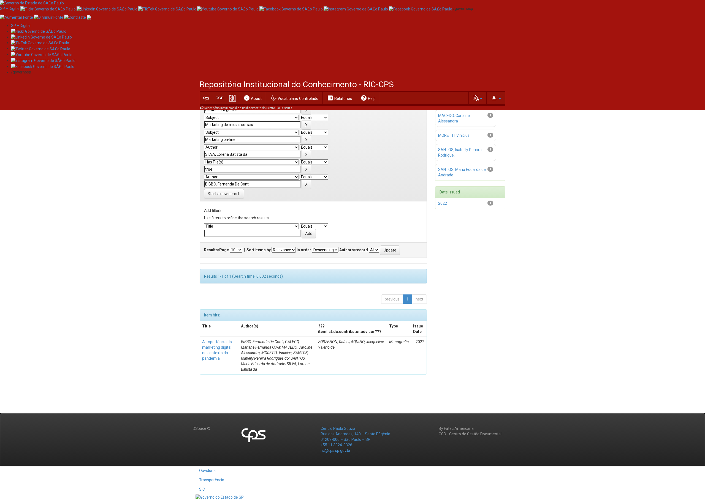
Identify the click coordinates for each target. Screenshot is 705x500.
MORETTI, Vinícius (454, 135)
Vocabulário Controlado (294, 98)
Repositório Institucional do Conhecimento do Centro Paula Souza (248, 108)
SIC (202, 489)
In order (304, 250)
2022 (442, 203)
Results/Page (216, 250)
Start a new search (224, 194)
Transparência (211, 480)
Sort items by (258, 250)
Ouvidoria (207, 470)
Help (368, 98)
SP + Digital (10, 8)
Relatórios (339, 98)
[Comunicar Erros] (89, 17)
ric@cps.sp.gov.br (336, 450)
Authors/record (353, 250)
